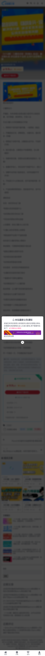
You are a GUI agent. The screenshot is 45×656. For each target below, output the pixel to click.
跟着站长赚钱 (16, 328)
